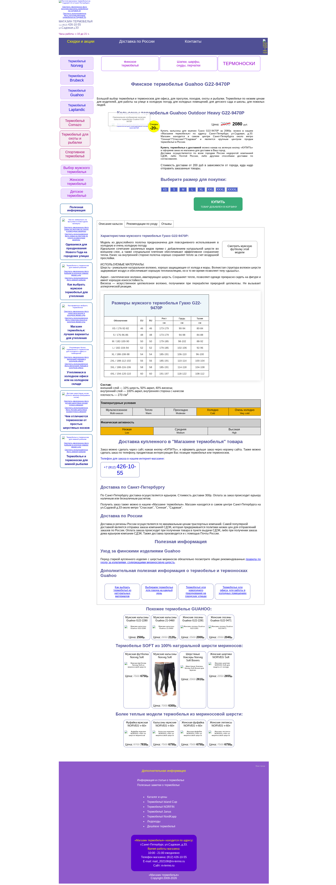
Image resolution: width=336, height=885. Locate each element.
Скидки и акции (80, 41)
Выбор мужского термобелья (76, 170)
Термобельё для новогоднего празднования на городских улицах (196, 592)
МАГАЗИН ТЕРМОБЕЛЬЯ (76, 21)
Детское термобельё (76, 194)
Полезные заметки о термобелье (158, 785)
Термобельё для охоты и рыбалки (75, 138)
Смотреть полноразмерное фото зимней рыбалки (76, 279)
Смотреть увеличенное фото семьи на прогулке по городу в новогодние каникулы (76, 229)
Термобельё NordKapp (161, 816)
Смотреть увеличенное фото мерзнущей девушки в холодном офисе (76, 359)
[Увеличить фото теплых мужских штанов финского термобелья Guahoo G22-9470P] (134, 127)
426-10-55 (70, 24)
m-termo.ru (167, 865)
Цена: (137, 627)
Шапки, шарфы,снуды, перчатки (188, 63)
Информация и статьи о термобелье (160, 780)
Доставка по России (137, 41)
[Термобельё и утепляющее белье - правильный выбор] (76, 223)
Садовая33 (69, 27)
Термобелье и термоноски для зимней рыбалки (76, 460)
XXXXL (232, 189)
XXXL (220, 189)
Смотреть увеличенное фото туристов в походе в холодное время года (76, 313)
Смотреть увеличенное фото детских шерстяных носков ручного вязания (76, 403)
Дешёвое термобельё (161, 826)
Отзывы (166, 223)
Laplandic (77, 107)
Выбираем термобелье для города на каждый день (159, 590)
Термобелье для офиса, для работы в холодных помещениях (233, 590)
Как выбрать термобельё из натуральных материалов (122, 592)
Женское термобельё (76, 182)
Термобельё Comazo (75, 123)
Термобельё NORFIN (160, 806)
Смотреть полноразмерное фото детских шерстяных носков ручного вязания (76, 409)
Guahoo (77, 93)
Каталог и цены (157, 796)
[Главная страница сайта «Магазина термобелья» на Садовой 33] (74, 2)
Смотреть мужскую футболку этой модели (239, 249)
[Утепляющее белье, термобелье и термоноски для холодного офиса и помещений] (76, 353)
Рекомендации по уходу (142, 223)
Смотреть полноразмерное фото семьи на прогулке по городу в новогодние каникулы (76, 237)
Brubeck (77, 78)
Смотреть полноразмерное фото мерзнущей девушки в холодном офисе (76, 366)
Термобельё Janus (159, 811)
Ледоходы (153, 821)
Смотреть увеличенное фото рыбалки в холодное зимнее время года (76, 273)
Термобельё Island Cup (162, 801)
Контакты (193, 41)
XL (201, 189)
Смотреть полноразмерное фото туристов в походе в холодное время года (76, 320)
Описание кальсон (111, 223)
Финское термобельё (130, 63)
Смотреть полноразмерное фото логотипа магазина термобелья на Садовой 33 (74, 15)
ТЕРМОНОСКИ (239, 63)
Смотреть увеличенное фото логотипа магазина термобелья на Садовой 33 (74, 9)
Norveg (77, 63)
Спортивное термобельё (75, 154)
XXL (210, 189)
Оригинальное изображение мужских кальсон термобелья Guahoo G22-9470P (129, 119)
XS (165, 189)
